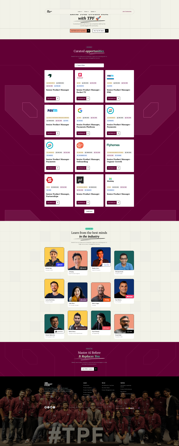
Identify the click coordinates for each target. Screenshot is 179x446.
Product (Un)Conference (126, 389)
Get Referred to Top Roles (108, 385)
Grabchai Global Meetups (126, 393)
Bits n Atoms (123, 391)
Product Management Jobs (108, 390)
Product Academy (87, 387)
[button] (80, 11)
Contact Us (100, 407)
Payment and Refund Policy (90, 407)
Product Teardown (87, 392)
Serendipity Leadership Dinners (126, 386)
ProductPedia (86, 394)
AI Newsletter (86, 385)
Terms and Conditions (80, 407)
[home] (49, 11)
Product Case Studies (88, 390)
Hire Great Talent (106, 387)
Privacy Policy (71, 407)
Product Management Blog (89, 397)
